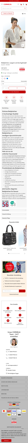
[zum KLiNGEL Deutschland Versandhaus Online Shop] (14, 405)
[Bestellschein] (23, 4)
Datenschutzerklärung (9, 437)
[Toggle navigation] (2, 4)
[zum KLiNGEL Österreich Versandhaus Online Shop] (10, 404)
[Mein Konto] (18, 4)
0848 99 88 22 (13, 355)
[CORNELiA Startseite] (7, 4)
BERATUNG (4, 393)
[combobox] (14, 8)
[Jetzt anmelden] (22, 291)
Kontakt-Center (12, 370)
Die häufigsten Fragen (13, 373)
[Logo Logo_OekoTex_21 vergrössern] (13, 203)
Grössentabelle (24, 81)
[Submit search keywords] (25, 8)
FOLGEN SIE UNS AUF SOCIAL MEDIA (10, 397)
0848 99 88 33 (13, 358)
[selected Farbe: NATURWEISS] (2, 78)
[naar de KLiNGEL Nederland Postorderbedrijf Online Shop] (17, 404)
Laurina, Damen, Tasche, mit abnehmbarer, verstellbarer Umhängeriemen (9, 248)
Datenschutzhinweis (14, 294)
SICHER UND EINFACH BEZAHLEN (9, 382)
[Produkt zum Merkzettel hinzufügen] (17, 88)
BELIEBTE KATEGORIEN (6, 378)
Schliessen (6, 440)
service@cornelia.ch (13, 365)
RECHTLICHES (4, 386)
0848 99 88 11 (13, 351)
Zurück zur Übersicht (8, 13)
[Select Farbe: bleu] (7, 78)
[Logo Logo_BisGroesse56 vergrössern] (5, 203)
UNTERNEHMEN (5, 390)
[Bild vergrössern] (22, 45)
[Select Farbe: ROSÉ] (5, 78)
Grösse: (2, 81)
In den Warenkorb (15, 91)
